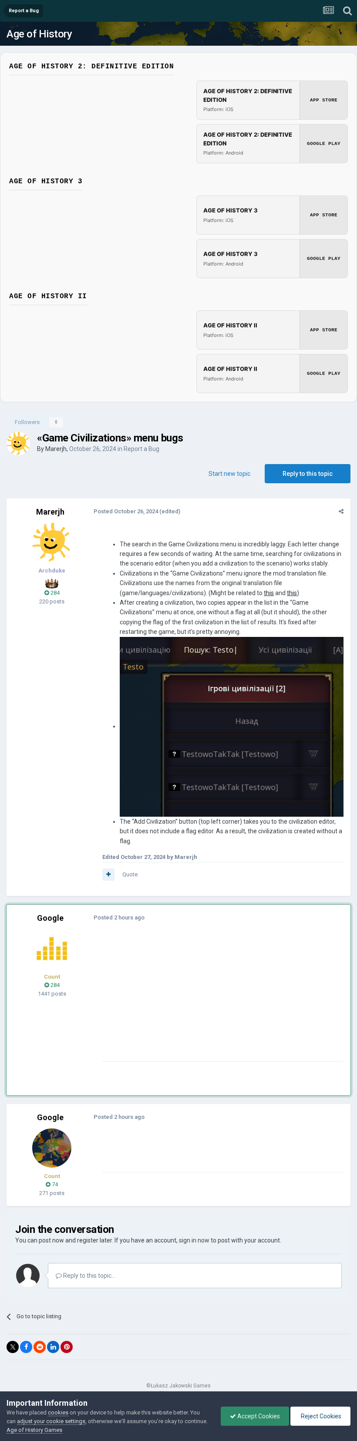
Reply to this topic (308, 473)
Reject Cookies (320, 1416)
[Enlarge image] (232, 726)
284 (54, 592)
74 (54, 1184)
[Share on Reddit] (40, 1347)
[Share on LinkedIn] (53, 1347)
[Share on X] (13, 1347)
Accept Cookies (258, 1416)
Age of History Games (34, 1430)
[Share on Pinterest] (67, 1347)
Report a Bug (141, 448)
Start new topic (229, 473)
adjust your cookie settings (51, 1421)
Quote (130, 874)
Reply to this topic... (88, 1275)
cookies (58, 1412)
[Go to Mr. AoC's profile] (51, 948)
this (269, 592)
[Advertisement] (204, 1000)
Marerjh (56, 448)
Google (50, 918)
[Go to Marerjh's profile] (18, 443)
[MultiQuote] (108, 875)
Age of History (39, 34)
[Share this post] (341, 511)
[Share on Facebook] (26, 1347)
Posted (126, 511)
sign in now (194, 1240)
